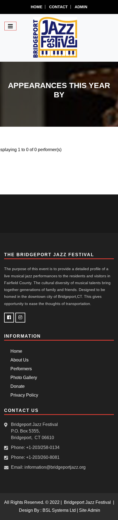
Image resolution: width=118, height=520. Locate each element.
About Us (18, 360)
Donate (16, 386)
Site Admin (89, 510)
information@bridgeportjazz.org (55, 467)
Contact (58, 7)
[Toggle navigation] (10, 26)
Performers (20, 368)
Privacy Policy (23, 395)
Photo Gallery (22, 377)
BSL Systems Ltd (59, 510)
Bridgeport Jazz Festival (87, 502)
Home (36, 7)
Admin (81, 7)
